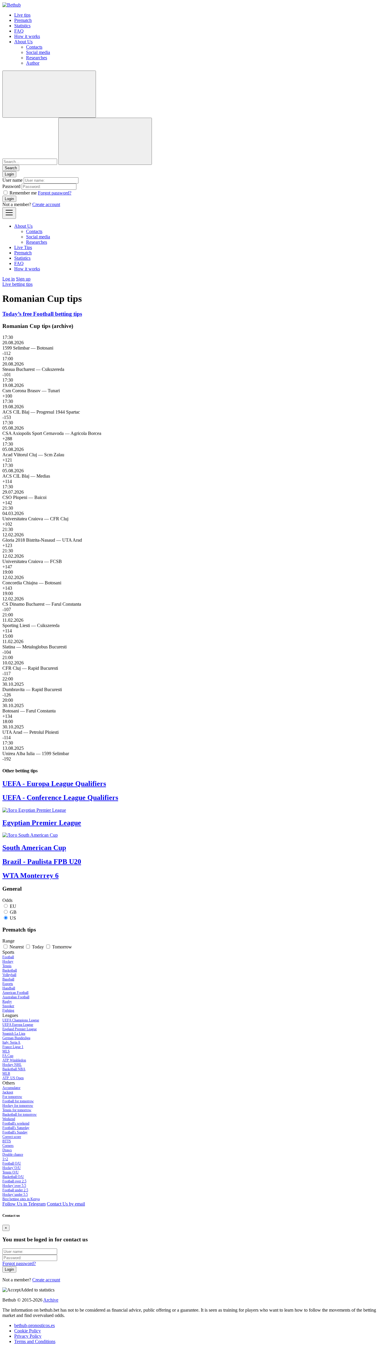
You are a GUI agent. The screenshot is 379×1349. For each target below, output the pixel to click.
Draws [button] (7, 1150)
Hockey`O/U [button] (11, 1168)
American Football (15, 993)
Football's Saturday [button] (15, 1128)
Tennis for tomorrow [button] (16, 1110)
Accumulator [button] (11, 1088)
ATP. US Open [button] (13, 1078)
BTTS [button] (6, 1141)
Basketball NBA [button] (13, 1069)
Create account (46, 204)
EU (13, 906)
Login (9, 199)
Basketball (9, 970)
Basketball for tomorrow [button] (19, 1114)
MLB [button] (6, 1073)
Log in (8, 278)
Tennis (7, 966)
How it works (27, 36)
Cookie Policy (27, 1330)
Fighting (8, 1010)
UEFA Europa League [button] (17, 1025)
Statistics (22, 25)
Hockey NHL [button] (12, 1065)
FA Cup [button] (7, 1056)
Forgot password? (54, 192)
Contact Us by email (66, 1203)
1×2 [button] (5, 1159)
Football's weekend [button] (15, 1123)
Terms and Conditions (34, 1341)
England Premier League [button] (19, 1029)
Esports (7, 984)
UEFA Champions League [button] (20, 1020)
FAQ (19, 31)
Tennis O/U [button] (10, 1172)
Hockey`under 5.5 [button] (15, 1194)
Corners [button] (8, 1146)
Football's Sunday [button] (15, 1132)
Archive (50, 1299)
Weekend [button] (8, 1119)
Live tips (22, 14)
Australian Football (15, 997)
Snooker (8, 1006)
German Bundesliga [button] (16, 1038)
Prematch (23, 20)
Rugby (7, 1001)
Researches (36, 57)
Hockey (7, 961)
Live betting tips (17, 284)
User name (12, 180)
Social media (38, 52)
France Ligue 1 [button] (12, 1047)
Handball (8, 988)
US (13, 918)
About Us (23, 41)
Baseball (8, 979)
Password (11, 186)
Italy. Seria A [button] (11, 1042)
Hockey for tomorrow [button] (17, 1106)
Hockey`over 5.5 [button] (14, 1186)
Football (8, 957)
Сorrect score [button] (11, 1137)
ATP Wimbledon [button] (14, 1060)
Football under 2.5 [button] (15, 1190)
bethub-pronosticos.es (34, 1325)
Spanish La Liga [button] (13, 1033)
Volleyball (9, 975)
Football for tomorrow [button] (18, 1101)
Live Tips (23, 247)
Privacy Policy (27, 1336)
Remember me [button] (23, 192)
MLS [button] (6, 1051)
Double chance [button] (12, 1154)
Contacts (34, 47)
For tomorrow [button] (12, 1097)
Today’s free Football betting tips (42, 314)
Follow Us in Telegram (24, 1203)
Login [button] (9, 174)
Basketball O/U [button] (13, 1177)
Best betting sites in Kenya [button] (21, 1199)
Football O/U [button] (11, 1163)
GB (13, 912)
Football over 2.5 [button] (14, 1181)
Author (32, 63)
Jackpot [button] (7, 1092)
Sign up (23, 278)
